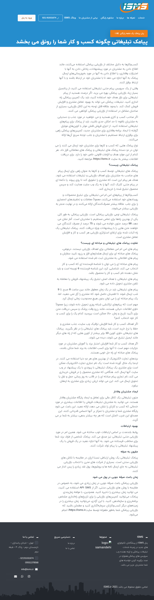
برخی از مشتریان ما (88, 17)
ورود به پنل (27, 17)
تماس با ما (70, 548)
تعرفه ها (131, 17)
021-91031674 (49, 17)
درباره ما (120, 17)
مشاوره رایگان (107, 17)
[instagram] (29, 576)
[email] (15, 576)
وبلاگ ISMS (70, 17)
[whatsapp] (22, 576)
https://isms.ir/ (101, 159)
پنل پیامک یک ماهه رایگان (132, 33)
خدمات (141, 17)
